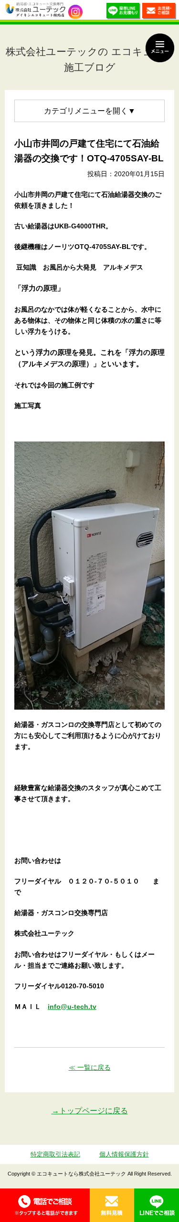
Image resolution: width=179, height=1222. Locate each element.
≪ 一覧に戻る (90, 1067)
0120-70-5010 (45, 1205)
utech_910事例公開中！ (75, 12)
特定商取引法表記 (55, 1154)
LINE (156, 1205)
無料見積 (112, 1205)
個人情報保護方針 (124, 1154)
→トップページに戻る (90, 1111)
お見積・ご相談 (159, 12)
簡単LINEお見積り (123, 12)
